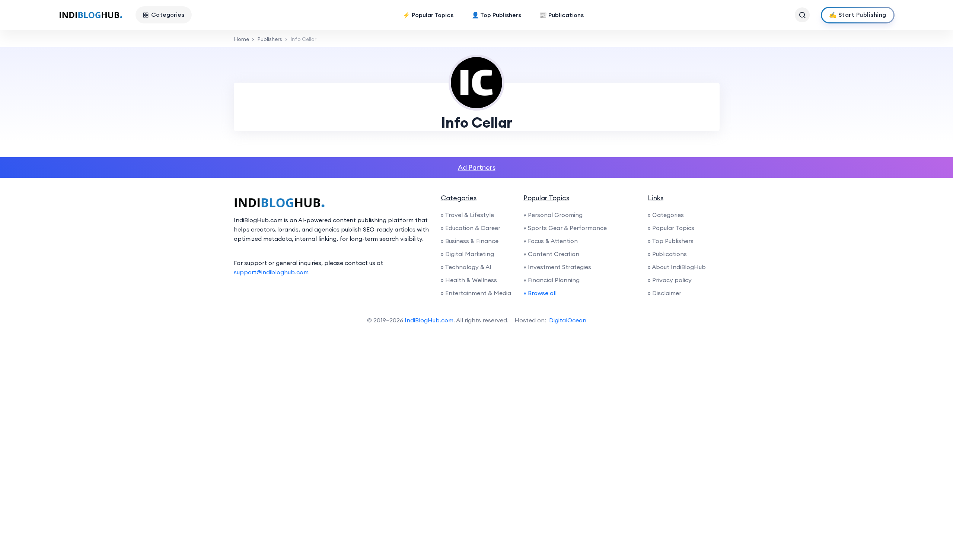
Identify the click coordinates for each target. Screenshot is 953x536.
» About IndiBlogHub (677, 267)
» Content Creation (551, 254)
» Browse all (540, 293)
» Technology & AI (466, 267)
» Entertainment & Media (476, 293)
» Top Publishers (671, 241)
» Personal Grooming (553, 214)
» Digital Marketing (467, 254)
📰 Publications (561, 15)
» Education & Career (470, 228)
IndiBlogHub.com (429, 320)
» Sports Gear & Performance (565, 228)
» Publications (667, 254)
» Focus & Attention (550, 241)
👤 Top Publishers (496, 15)
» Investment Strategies (557, 267)
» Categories (666, 214)
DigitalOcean (567, 320)
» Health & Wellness (469, 280)
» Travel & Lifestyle (467, 214)
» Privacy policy (670, 280)
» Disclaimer (664, 293)
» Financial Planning (551, 280)
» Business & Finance (469, 241)
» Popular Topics (671, 228)
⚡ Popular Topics (428, 15)
